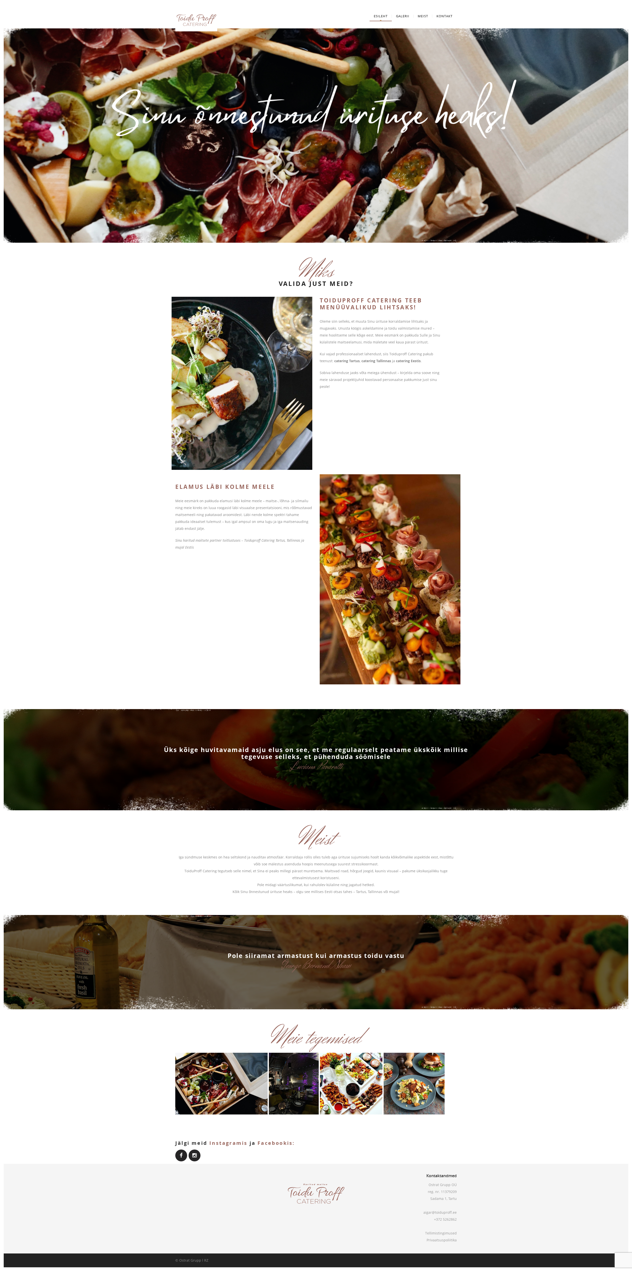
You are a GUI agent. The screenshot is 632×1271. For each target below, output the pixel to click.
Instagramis (228, 1143)
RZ (206, 1260)
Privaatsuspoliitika (442, 1240)
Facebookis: (276, 1143)
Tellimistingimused (441, 1233)
